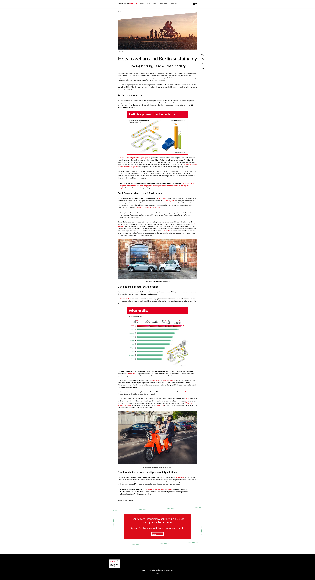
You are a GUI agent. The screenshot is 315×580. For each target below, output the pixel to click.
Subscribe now (157, 534)
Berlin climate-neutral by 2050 (149, 207)
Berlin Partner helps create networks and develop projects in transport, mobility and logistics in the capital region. (157, 185)
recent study (125, 299)
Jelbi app (181, 477)
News (142, 3)
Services (174, 3)
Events (155, 3)
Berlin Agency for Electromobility (160, 489)
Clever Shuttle (170, 380)
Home (120, 11)
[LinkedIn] (194, 4)
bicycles (185, 392)
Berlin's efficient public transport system (135, 158)
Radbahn (167, 231)
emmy (161, 405)
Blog (148, 3)
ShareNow (132, 374)
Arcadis (163, 198)
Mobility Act (169, 201)
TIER (188, 399)
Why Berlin (164, 3)
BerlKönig (156, 380)
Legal (157, 573)
